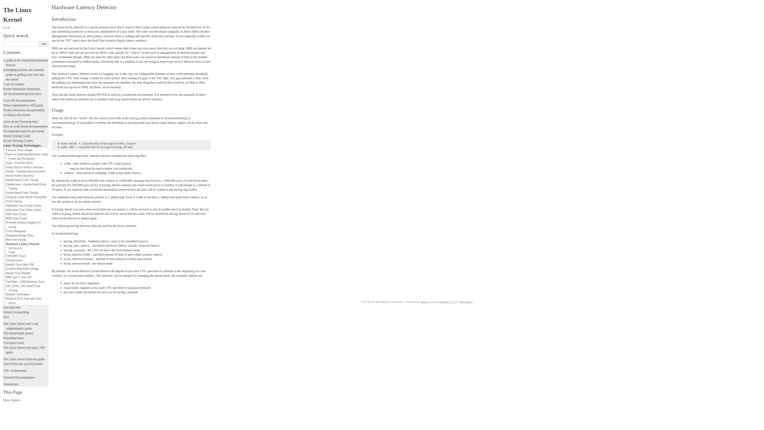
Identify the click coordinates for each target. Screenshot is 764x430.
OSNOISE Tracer (16, 255)
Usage (12, 251)
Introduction (15, 247)
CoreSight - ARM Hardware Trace (25, 281)
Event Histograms (16, 231)
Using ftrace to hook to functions (24, 167)
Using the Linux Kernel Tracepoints (26, 196)
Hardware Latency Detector (22, 243)
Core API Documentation (19, 100)
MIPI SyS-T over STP (19, 277)
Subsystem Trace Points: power (23, 209)
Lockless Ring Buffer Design (22, 268)
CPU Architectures (15, 370)
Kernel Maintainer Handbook (21, 89)
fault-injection (11, 307)
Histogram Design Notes (19, 235)
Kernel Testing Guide (16, 136)
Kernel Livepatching (16, 312)
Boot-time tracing (16, 239)
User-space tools (13, 342)
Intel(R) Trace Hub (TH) (20, 264)
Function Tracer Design (19, 149)
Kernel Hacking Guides (18, 140)
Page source (466, 301)
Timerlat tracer (14, 260)
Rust (6, 317)
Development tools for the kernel (23, 131)
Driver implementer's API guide (23, 105)
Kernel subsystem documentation (24, 110)
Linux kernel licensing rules (20, 121)
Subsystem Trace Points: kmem (23, 205)
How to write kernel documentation (25, 126)
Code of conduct (13, 84)
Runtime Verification (17, 294)
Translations (10, 384)
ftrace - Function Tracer (19, 162)
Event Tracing (14, 201)
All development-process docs (22, 93)
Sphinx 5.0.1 (427, 301)
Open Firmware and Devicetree (23, 364)
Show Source (11, 400)
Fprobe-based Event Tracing (22, 192)
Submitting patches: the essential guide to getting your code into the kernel (23, 74)
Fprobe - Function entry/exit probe (25, 171)
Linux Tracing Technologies (22, 145)
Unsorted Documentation (19, 377)
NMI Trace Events (16, 214)
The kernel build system (18, 333)
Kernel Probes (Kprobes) (20, 175)
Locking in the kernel (16, 114)
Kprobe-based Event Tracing (22, 179)
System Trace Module (18, 273)
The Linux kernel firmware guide (24, 359)
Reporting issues (13, 338)
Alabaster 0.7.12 (448, 301)
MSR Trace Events (16, 218)
